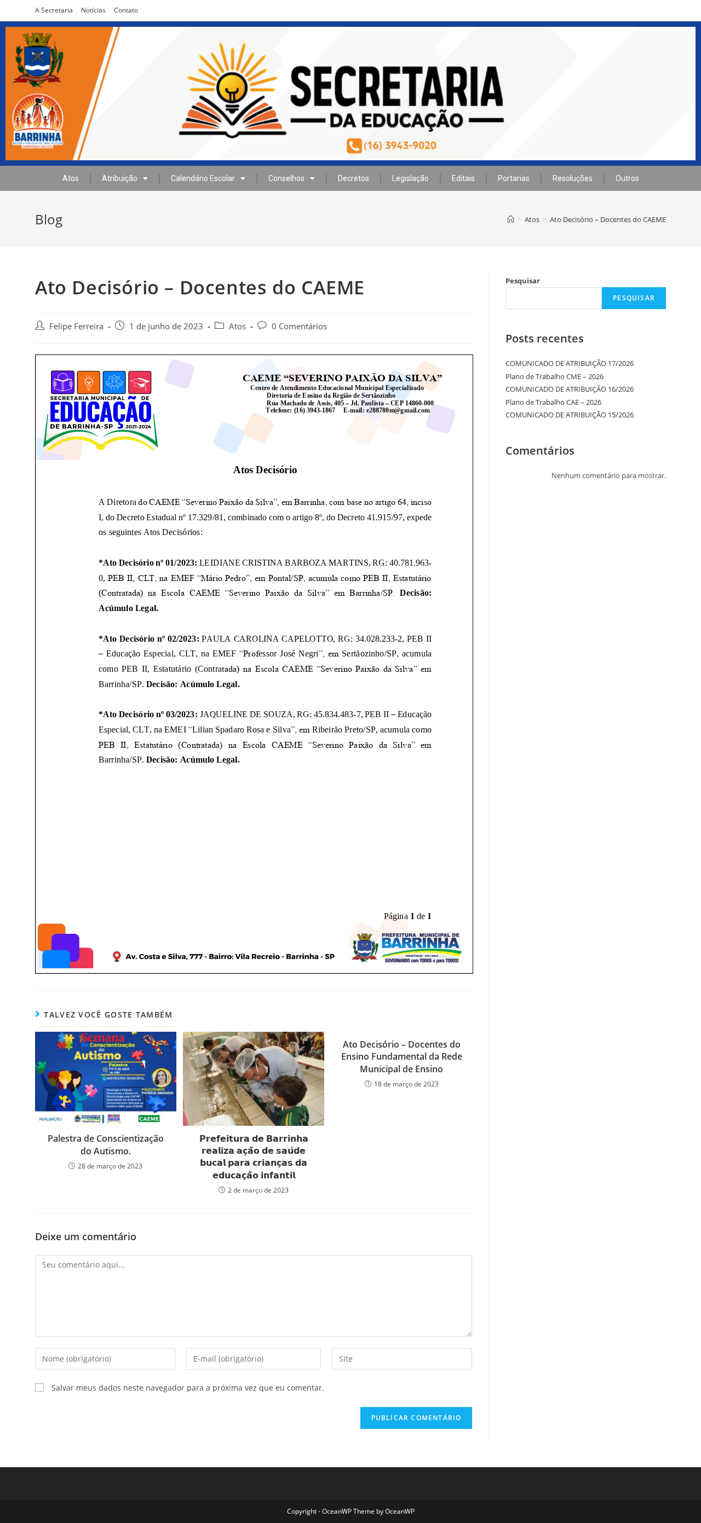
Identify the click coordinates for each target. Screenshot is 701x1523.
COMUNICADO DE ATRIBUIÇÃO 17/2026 (569, 363)
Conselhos (286, 178)
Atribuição (119, 178)
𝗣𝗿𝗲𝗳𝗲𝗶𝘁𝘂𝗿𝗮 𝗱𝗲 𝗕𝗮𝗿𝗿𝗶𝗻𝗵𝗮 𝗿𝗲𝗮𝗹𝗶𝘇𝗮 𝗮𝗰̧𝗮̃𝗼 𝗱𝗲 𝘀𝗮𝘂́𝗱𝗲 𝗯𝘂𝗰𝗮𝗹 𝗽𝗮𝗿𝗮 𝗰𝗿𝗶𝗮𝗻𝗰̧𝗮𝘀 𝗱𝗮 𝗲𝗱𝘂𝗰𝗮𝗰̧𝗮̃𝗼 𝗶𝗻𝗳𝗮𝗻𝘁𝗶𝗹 (253, 1156)
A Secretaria (54, 10)
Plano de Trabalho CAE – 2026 (553, 402)
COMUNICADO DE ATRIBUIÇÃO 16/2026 (569, 389)
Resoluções (573, 178)
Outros (627, 178)
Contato (126, 10)
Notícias (93, 10)
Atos (70, 178)
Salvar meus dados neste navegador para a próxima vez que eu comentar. (187, 1387)
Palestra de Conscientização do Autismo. (106, 1144)
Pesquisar (522, 281)
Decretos (353, 178)
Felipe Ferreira (76, 326)
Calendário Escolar (203, 178)
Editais (463, 178)
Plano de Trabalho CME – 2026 (554, 376)
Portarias (514, 178)
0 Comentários (299, 326)
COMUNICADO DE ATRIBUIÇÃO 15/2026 (569, 415)
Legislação (410, 178)
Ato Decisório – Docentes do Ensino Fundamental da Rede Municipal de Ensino (401, 1056)
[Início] (510, 219)
